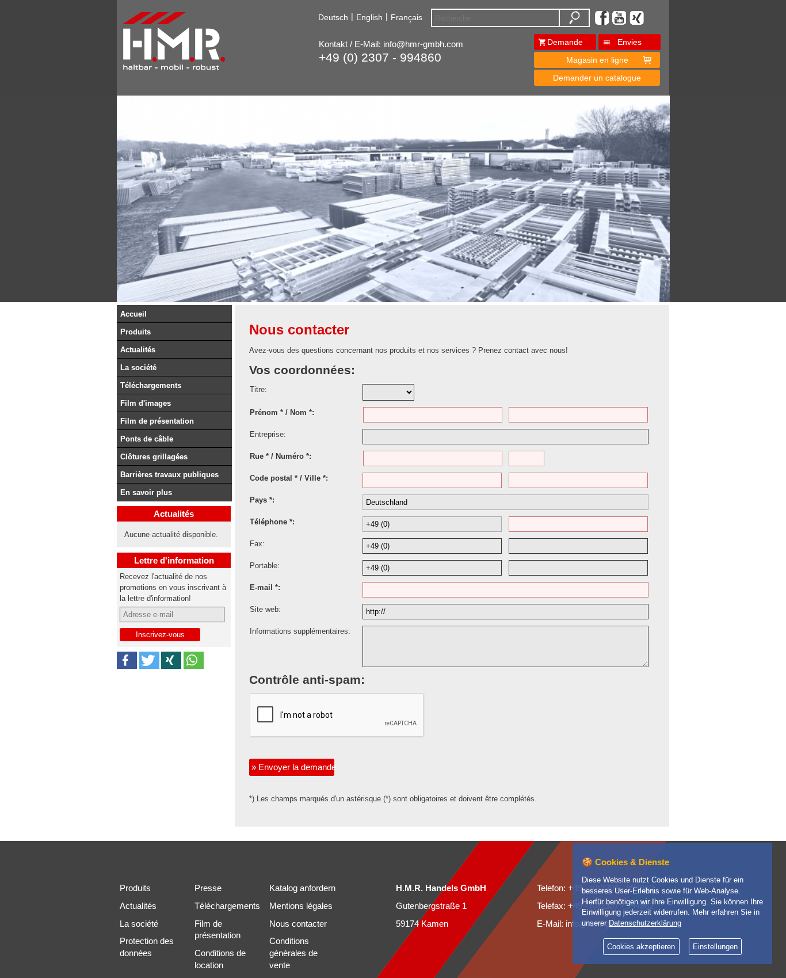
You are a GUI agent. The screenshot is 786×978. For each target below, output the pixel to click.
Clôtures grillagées (154, 456)
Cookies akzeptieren (641, 947)
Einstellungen (715, 947)
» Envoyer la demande (292, 767)
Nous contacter (298, 923)
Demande (565, 42)
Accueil (133, 314)
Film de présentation (157, 421)
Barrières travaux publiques (169, 474)
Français (406, 17)
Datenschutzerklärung (645, 923)
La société (138, 367)
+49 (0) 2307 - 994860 (380, 57)
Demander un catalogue (597, 77)
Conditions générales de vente (293, 953)
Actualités (137, 349)
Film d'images (145, 403)
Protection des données (147, 947)
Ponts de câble (146, 439)
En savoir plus (146, 492)
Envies (629, 42)
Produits (135, 332)
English (369, 17)
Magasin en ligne (597, 59)
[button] (127, 660)
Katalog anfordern (302, 888)
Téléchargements (150, 385)
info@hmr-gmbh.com (423, 44)
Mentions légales (301, 906)
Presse (208, 888)
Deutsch (333, 17)
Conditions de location (220, 959)
